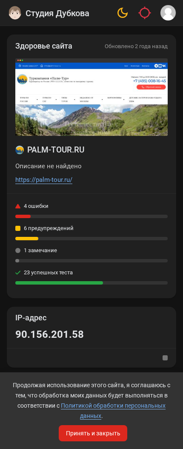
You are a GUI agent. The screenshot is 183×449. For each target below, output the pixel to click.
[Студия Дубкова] (15, 13)
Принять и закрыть (93, 433)
